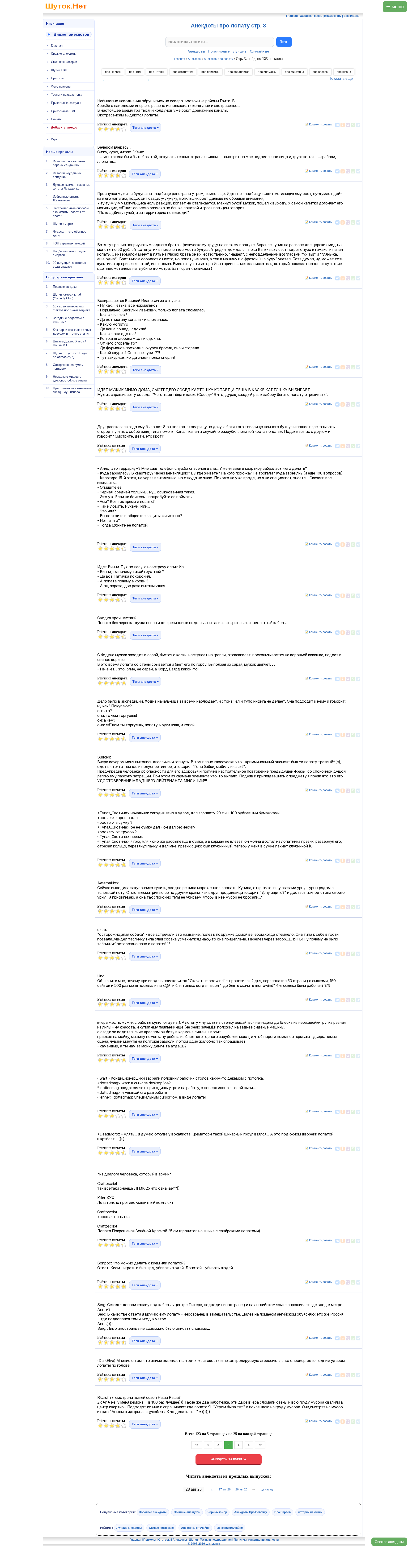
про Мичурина (294, 72)
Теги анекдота (144, 127)
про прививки (210, 72)
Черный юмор (217, 1512)
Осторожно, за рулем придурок (68, 366)
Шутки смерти (63, 224)
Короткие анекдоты (152, 1512)
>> (260, 1445)
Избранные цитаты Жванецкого (66, 198)
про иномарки (267, 72)
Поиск (284, 42)
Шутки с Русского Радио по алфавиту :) (70, 355)
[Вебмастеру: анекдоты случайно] (69, 34)
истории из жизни (310, 1512)
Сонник (56, 119)
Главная (57, 45)
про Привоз (113, 72)
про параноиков (238, 72)
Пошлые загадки (64, 286)
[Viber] (348, 125)
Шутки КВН (59, 70)
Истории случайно (230, 1527)
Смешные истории (64, 62)
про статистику (183, 72)
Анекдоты (196, 51)
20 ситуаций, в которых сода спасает (69, 264)
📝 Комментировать (317, 124)
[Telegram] (358, 125)
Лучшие (239, 51)
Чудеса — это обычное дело (69, 233)
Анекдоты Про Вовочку (250, 1512)
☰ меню (395, 6)
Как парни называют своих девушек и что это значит (72, 331)
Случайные (259, 51)
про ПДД (135, 72)
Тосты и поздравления (67, 94)
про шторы (156, 72)
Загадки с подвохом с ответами (68, 320)
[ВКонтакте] (337, 125)
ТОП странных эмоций (69, 243)
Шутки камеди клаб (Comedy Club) (67, 296)
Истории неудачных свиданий (67, 174)
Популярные (219, 51)
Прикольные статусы (66, 103)
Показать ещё (340, 78)
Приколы (57, 78)
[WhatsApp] (353, 125)
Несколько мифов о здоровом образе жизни (70, 378)
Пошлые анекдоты (187, 1512)
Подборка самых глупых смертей (70, 253)
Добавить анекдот (65, 127)
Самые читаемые (161, 1527)
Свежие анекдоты (389, 1542)
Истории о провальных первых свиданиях (69, 163)
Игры (54, 139)
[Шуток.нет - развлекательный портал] (66, 11)
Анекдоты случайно (195, 1527)
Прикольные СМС (63, 111)
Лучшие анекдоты (129, 1527)
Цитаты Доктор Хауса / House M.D (69, 343)
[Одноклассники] (342, 125)
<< (197, 1445)
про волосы (320, 72)
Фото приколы (61, 86)
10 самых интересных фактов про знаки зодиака (71, 308)
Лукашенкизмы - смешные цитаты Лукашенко (71, 186)
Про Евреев (282, 1512)
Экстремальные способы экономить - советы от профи (71, 212)
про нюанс (344, 72)
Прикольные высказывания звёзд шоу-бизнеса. (72, 390)
